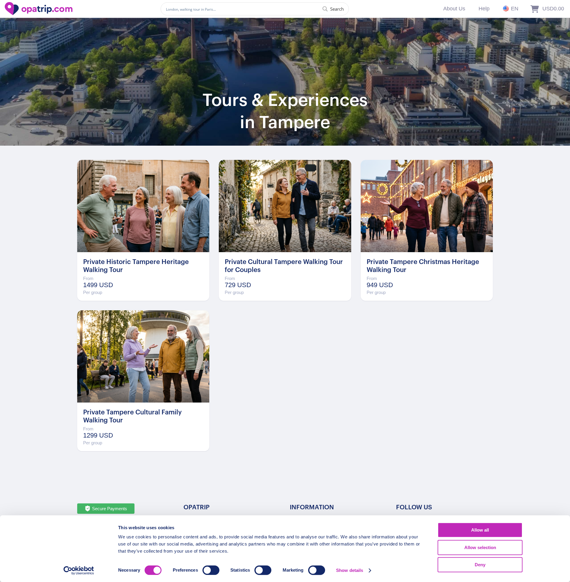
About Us (454, 9)
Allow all (480, 529)
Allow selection (480, 547)
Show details (349, 570)
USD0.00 (553, 9)
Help (484, 9)
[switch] (210, 570)
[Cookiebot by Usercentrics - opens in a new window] (79, 570)
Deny (480, 564)
